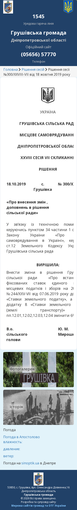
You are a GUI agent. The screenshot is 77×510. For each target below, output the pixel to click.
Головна (10, 69)
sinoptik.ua (30, 463)
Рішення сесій (33, 69)
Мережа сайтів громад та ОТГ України (38, 505)
